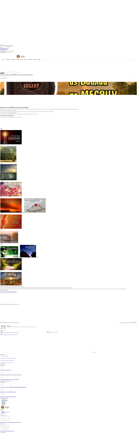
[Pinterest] (13, 80)
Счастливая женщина (3, 432)
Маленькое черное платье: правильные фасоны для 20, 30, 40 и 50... (10, 422)
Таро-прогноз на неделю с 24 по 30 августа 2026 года (6, 362)
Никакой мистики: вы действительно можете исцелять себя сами (8, 291)
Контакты (3, 412)
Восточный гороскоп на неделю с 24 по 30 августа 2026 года (7, 360)
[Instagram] (133, 53)
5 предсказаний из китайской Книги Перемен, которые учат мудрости (8, 292)
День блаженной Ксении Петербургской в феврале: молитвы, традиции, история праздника (9, 332)
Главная (3, 411)
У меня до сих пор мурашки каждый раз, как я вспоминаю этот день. (128, 322)
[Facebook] (132, 53)
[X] (134, 53)
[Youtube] (136, 53)
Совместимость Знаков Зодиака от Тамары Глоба (8, 396)
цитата (7, 286)
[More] (18, 80)
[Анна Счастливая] (0, 78)
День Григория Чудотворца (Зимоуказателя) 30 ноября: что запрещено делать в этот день (9, 334)
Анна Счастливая (2, 423)
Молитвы (48, 331)
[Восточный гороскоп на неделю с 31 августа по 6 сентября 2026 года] (2, 373)
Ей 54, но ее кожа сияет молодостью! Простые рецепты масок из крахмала (9, 322)
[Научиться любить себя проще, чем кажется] (5, 429)
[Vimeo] (135, 53)
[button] (136, 59)
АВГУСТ (1, 163)
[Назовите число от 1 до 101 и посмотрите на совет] (2, 390)
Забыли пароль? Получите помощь (4, 48)
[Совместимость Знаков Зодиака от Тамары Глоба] (2, 395)
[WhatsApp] (16, 80)
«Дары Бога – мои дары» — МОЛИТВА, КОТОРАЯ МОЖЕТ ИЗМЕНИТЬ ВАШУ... (13, 387)
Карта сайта (3, 413)
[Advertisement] (68, 66)
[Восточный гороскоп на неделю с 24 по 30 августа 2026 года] (2, 378)
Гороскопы (1, 331)
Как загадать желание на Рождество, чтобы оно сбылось (52, 332)
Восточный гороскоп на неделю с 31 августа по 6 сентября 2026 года (11, 374)
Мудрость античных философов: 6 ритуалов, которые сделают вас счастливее (9, 304)
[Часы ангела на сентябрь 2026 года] (2, 368)
